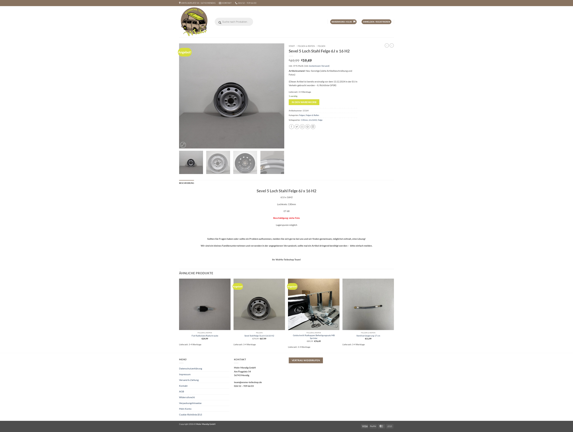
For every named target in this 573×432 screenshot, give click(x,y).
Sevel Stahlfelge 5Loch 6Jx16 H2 (259, 335)
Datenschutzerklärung (190, 368)
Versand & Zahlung (189, 379)
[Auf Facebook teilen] (291, 126)
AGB (181, 391)
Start (292, 46)
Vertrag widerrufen (306, 360)
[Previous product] (392, 45)
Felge (320, 120)
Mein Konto (185, 408)
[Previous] (185, 95)
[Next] (278, 95)
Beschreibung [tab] (186, 183)
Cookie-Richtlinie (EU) (190, 414)
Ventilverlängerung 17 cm (368, 335)
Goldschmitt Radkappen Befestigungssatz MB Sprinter (314, 336)
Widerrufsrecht (187, 397)
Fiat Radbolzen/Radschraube (205, 335)
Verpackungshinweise (190, 403)
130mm (304, 120)
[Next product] (387, 45)
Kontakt (183, 385)
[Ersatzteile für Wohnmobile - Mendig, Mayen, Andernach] (194, 21)
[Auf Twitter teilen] (296, 126)
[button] (343, 21)
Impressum (185, 374)
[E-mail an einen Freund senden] (302, 126)
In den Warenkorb (304, 102)
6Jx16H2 (313, 120)
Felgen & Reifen (306, 46)
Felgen (321, 46)
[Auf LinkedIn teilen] (313, 126)
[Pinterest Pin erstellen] (307, 126)
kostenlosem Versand (319, 66)
